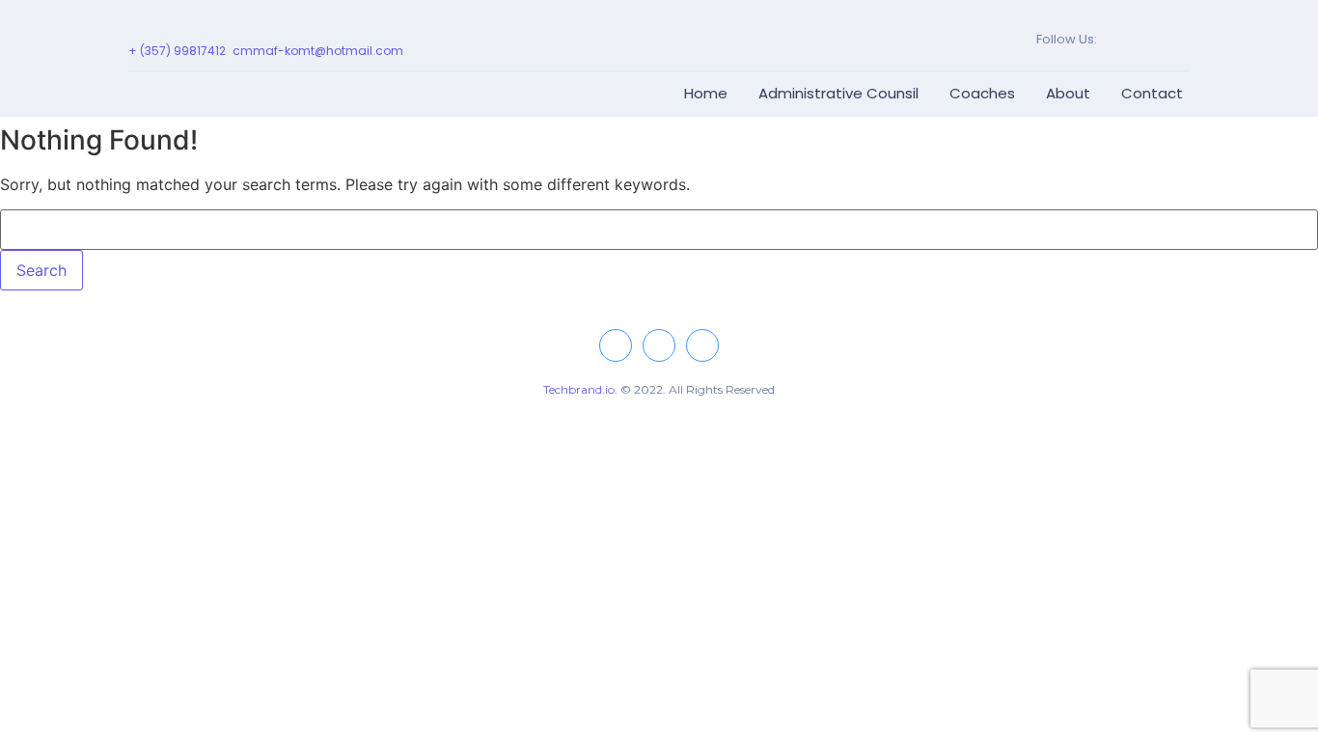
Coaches (982, 93)
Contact (1152, 93)
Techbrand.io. (580, 389)
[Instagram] (1132, 39)
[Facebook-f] (1108, 39)
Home (706, 93)
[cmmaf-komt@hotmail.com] (240, 29)
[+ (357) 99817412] (135, 29)
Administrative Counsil (838, 93)
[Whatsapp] (1156, 39)
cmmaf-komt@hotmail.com (318, 50)
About (1068, 93)
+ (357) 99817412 (177, 50)
